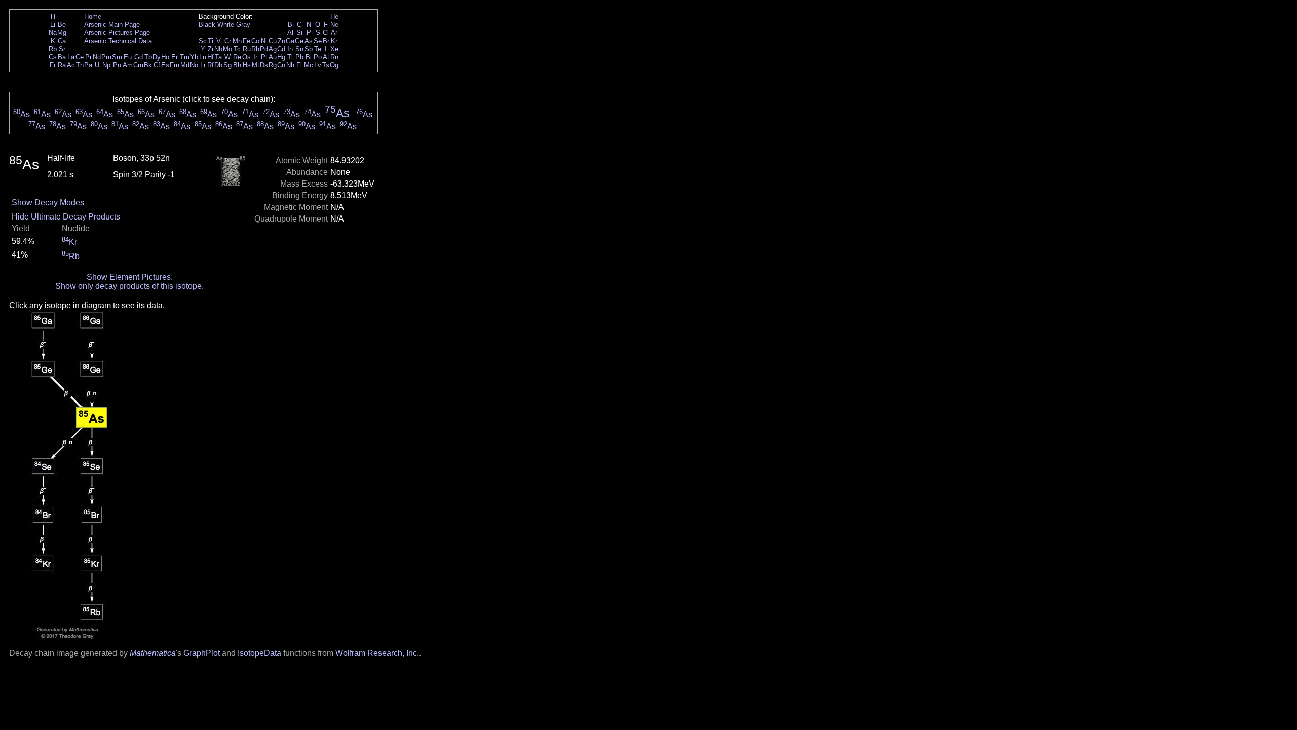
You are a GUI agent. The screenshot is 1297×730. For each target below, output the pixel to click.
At (326, 57)
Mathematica (153, 653)
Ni (264, 41)
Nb (218, 49)
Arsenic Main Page (112, 24)
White (225, 24)
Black (207, 24)
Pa (88, 65)
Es (165, 65)
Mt (255, 65)
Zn (281, 41)
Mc (308, 65)
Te (317, 49)
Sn (299, 49)
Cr (227, 41)
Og (334, 65)
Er (174, 57)
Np (106, 65)
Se (318, 41)
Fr (53, 65)
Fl (299, 65)
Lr (203, 65)
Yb (194, 57)
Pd (264, 49)
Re (237, 57)
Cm (138, 65)
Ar (334, 32)
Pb (299, 57)
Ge (299, 41)
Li (52, 24)
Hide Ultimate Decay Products (66, 216)
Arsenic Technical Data (118, 41)
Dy (156, 57)
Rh (255, 49)
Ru (247, 49)
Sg (227, 65)
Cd (281, 49)
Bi (309, 57)
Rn (334, 57)
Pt (264, 57)
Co (255, 41)
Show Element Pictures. (130, 277)
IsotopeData (259, 653)
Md (184, 65)
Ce (79, 57)
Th (80, 65)
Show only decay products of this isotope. (129, 286)
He (334, 16)
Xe (334, 49)
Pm (106, 57)
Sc (203, 41)
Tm (184, 57)
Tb (148, 57)
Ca (62, 41)
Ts (325, 65)
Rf (210, 65)
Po (318, 57)
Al (290, 32)
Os (246, 57)
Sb (308, 49)
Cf (157, 65)
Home (92, 16)
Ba (62, 57)
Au (273, 57)
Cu (273, 41)
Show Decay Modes (48, 202)
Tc (237, 49)
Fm (174, 65)
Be (62, 24)
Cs (53, 57)
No (194, 65)
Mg (61, 32)
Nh (290, 65)
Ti (210, 41)
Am (128, 65)
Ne (334, 24)
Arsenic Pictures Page (117, 32)
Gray (243, 24)
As (308, 41)
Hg (281, 57)
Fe (246, 41)
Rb (53, 49)
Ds (264, 65)
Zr (211, 49)
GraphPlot (201, 653)
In (290, 49)
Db (218, 65)
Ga (290, 41)
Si (299, 32)
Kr (334, 41)
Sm (117, 57)
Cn (281, 65)
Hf (210, 57)
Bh (237, 65)
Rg (273, 65)
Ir (255, 57)
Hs (247, 65)
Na (53, 32)
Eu (128, 57)
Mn (237, 41)
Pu (117, 65)
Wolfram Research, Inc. (377, 653)
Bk (148, 65)
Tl (290, 57)
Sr (62, 49)
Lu (202, 57)
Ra (62, 65)
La (70, 57)
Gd (138, 57)
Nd (97, 57)
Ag (273, 49)
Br (326, 41)
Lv (317, 65)
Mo (227, 49)
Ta (218, 57)
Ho (165, 57)
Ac (71, 65)
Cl (326, 32)
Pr (88, 57)
